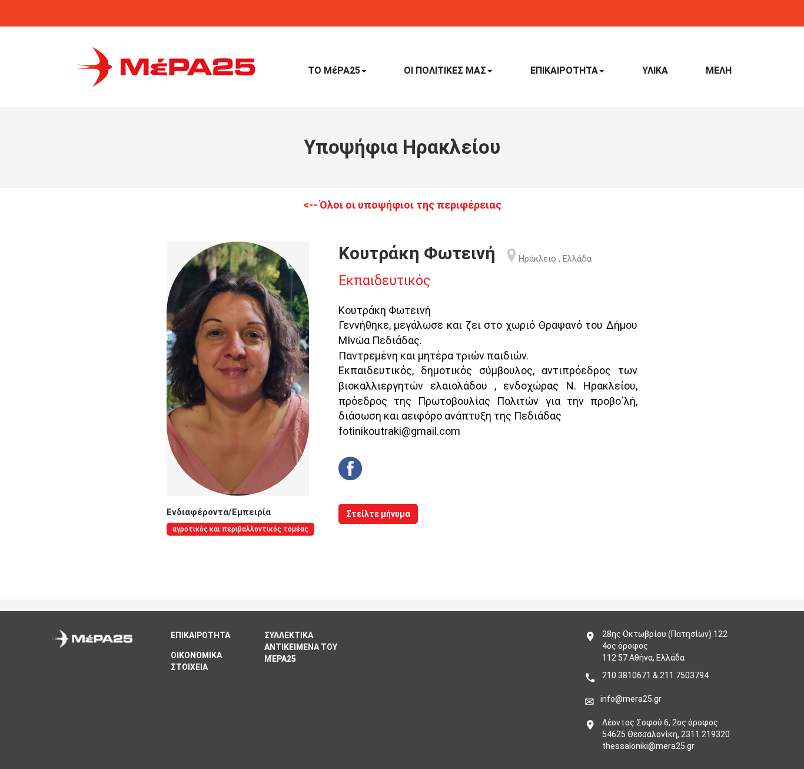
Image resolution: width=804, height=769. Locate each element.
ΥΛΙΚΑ (655, 70)
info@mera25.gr (631, 699)
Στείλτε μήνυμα (378, 514)
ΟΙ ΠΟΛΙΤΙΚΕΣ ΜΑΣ (445, 70)
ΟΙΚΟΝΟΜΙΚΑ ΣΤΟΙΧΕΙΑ (196, 661)
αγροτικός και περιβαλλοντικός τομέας (240, 529)
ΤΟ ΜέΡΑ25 (334, 70)
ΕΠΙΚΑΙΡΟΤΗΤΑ (564, 70)
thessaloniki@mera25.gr (648, 746)
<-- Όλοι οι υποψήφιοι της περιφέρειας (402, 205)
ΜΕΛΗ (719, 70)
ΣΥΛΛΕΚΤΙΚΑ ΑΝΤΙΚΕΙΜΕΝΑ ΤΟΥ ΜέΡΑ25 (300, 647)
